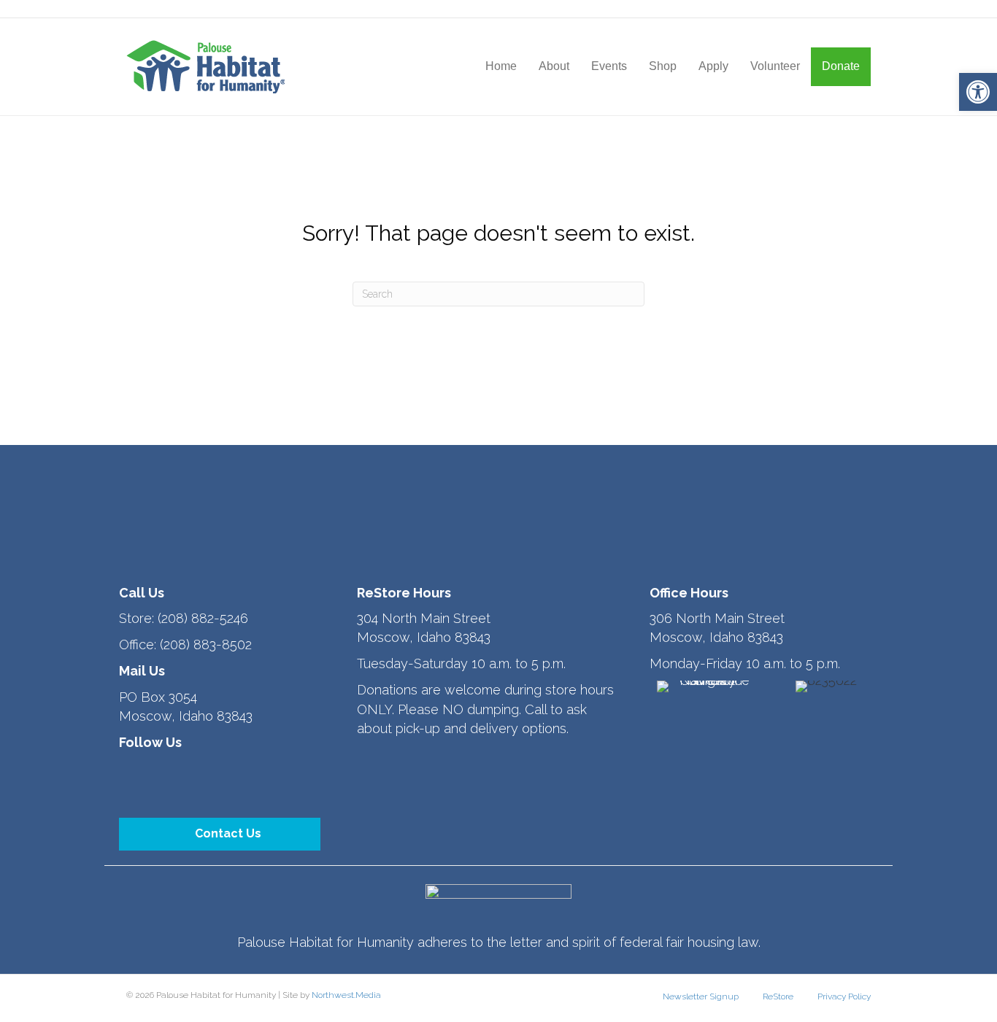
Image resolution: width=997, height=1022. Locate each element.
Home (501, 66)
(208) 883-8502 (206, 644)
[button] (978, 92)
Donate (841, 66)
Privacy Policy (844, 996)
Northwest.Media (346, 995)
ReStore (778, 996)
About (554, 66)
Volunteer (775, 66)
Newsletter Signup (701, 996)
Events (609, 66)
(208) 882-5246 (203, 618)
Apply (713, 66)
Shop (663, 66)
